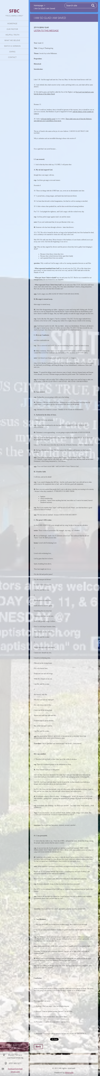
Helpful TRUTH (12, 34)
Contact (12, 57)
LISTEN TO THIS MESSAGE (46, 30)
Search (93, 5)
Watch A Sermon (12, 46)
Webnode (69, 1072)
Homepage (12, 23)
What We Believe (12, 40)
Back (38, 1046)
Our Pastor (12, 29)
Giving (12, 51)
